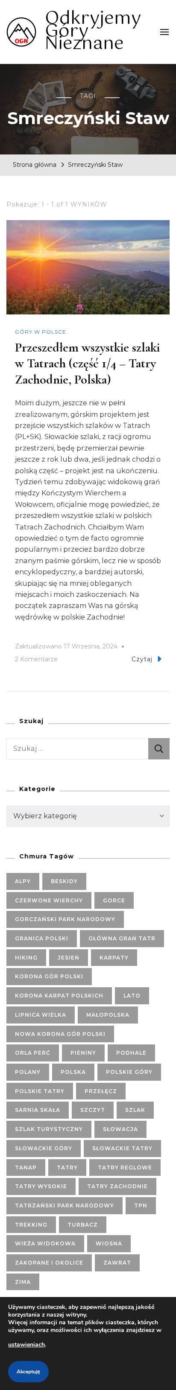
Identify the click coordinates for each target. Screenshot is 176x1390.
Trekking (31, 1224)
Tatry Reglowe (125, 1167)
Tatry (67, 1167)
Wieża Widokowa (45, 1243)
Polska (73, 1072)
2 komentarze (36, 660)
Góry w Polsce (40, 332)
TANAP (26, 1167)
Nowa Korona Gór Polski (60, 1034)
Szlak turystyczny (49, 1129)
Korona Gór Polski (49, 976)
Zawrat (117, 1262)
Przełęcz (101, 1091)
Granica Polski (41, 938)
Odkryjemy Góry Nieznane (93, 31)
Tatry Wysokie (41, 1186)
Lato (132, 995)
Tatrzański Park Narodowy (64, 1205)
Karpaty (114, 957)
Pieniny (83, 1053)
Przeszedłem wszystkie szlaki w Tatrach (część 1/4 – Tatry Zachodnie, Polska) (87, 363)
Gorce (114, 900)
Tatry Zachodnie (117, 1186)
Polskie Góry (129, 1072)
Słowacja (120, 1129)
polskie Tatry (40, 1091)
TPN (140, 1205)
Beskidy (64, 881)
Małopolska (107, 1015)
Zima (23, 1282)
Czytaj (142, 659)
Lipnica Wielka (40, 1015)
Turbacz (82, 1224)
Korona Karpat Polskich (59, 995)
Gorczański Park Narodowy (65, 919)
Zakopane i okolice (49, 1262)
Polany (28, 1072)
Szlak (135, 1110)
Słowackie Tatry (122, 1148)
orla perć (32, 1053)
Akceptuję (28, 1371)
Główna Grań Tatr (121, 938)
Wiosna (109, 1243)
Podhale (131, 1053)
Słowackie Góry (43, 1148)
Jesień (68, 957)
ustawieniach (26, 1345)
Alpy (23, 881)
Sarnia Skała (37, 1110)
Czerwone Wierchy (49, 900)
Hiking (26, 957)
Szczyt (92, 1110)
